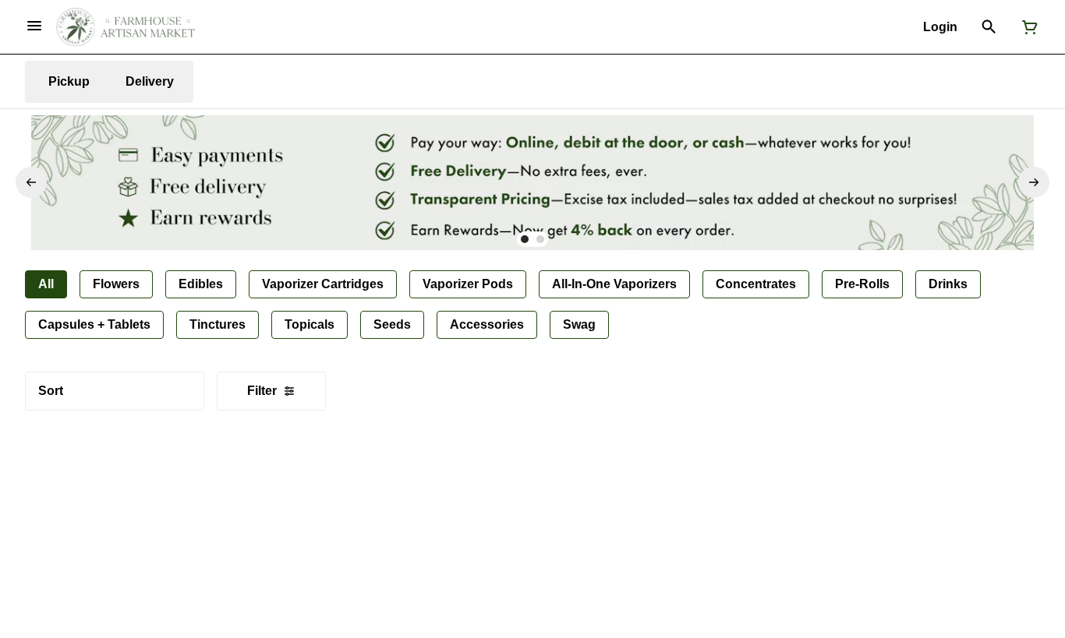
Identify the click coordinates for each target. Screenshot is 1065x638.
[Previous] (31, 182)
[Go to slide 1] (525, 239)
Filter (262, 390)
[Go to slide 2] (540, 239)
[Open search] (989, 27)
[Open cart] (1027, 27)
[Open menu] (34, 25)
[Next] (1033, 182)
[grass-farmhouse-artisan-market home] (125, 27)
